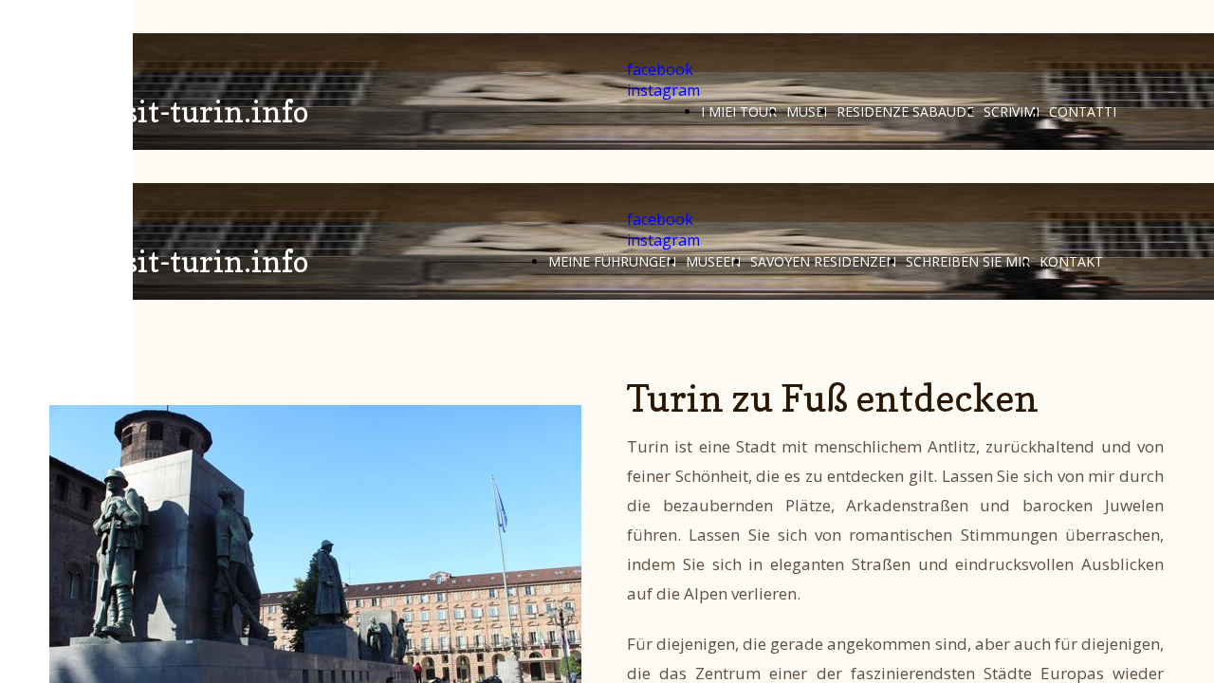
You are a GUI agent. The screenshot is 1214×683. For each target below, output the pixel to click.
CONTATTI (1082, 111)
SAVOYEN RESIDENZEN (823, 261)
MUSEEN (713, 261)
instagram (663, 90)
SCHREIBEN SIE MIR (968, 261)
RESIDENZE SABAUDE (905, 111)
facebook (660, 69)
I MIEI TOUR (739, 111)
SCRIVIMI (1011, 111)
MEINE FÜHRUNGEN (612, 261)
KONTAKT (1071, 261)
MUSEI (806, 111)
